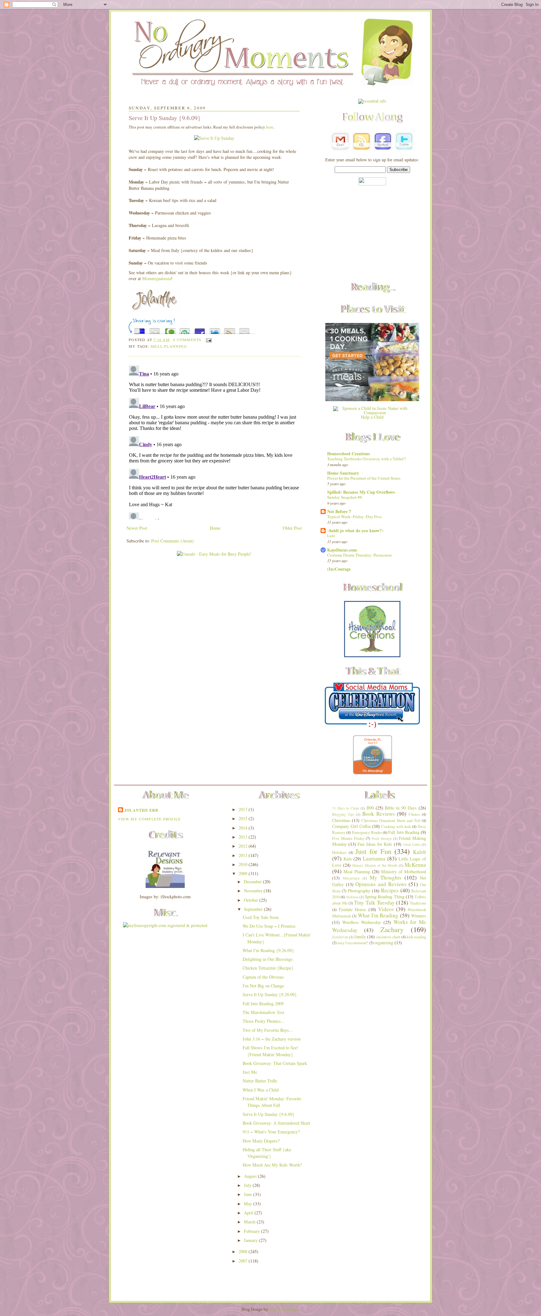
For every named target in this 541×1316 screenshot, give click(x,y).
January (251, 1240)
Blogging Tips (343, 814)
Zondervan (340, 937)
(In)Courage (339, 569)
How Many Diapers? (261, 1141)
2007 (244, 1261)
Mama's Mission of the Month (374, 865)
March (250, 1222)
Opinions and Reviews (380, 884)
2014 (244, 828)
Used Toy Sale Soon (261, 917)
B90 (370, 808)
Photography (359, 891)
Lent (331, 535)
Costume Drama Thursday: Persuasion (359, 555)
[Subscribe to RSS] (229, 329)
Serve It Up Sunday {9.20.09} (270, 994)
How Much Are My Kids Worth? (272, 1165)
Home (215, 528)
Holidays (339, 852)
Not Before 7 (339, 511)
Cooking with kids (396, 826)
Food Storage (382, 838)
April (249, 1213)
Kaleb (419, 851)
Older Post (292, 528)
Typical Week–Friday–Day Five (354, 516)
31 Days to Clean (345, 808)
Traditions (418, 903)
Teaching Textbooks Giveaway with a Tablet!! (366, 458)
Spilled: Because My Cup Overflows (361, 492)
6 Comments (187, 339)
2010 (244, 864)
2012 (244, 846)
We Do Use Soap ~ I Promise (269, 926)
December (253, 882)
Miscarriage (351, 878)
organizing (383, 942)
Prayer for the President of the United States (363, 478)
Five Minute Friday (348, 838)
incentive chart (388, 937)
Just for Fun (373, 851)
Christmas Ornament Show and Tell (390, 820)
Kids (347, 859)
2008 (244, 1251)
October (251, 900)
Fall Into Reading (404, 832)
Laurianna (374, 858)
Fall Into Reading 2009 (263, 1003)
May (248, 1204)
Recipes (390, 890)
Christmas (341, 820)
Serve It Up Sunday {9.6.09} (165, 117)
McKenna (415, 864)
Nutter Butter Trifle (260, 1081)
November (254, 891)
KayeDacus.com (342, 550)
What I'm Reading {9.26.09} (268, 950)
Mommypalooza (156, 278)
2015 (244, 818)
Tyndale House (352, 909)
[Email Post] (208, 339)
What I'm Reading (378, 915)
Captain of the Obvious (263, 977)
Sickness (352, 897)
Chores (414, 814)
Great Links (411, 844)
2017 (244, 809)
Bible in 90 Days (401, 808)
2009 (244, 873)
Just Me (250, 1072)
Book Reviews (378, 813)
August (251, 1176)
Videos (386, 909)
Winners (418, 916)
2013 (244, 837)
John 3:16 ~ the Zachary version (272, 1039)
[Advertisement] (372, 234)
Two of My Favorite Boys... (268, 1030)
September (254, 909)
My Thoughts (385, 877)
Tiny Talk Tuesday (374, 902)
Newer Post (136, 528)
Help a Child (372, 417)
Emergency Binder (367, 832)
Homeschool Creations (348, 453)
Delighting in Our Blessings (268, 959)
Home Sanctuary (343, 473)
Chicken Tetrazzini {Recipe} (268, 968)
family (360, 937)
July (248, 1185)
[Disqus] (214, 441)
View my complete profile (149, 818)
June (248, 1194)
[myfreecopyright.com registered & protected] (165, 925)
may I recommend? (352, 942)
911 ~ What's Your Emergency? (271, 1132)
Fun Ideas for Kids (375, 844)
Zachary (392, 929)
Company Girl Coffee (351, 826)
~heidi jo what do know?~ (355, 530)
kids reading (416, 937)
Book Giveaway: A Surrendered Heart (276, 1123)
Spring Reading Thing (384, 897)
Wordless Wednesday (361, 922)
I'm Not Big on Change (263, 986)
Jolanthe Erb (141, 810)
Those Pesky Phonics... (264, 1021)
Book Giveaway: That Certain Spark (275, 1063)
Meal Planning (169, 346)
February (252, 1231)
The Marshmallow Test (263, 1012)
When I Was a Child (261, 1090)
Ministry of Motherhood (403, 872)
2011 (244, 855)
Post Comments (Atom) (172, 541)
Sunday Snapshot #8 (344, 497)
